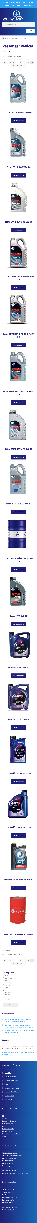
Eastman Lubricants (9, 1121)
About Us (8, 1073)
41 (17, 66)
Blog (6, 1084)
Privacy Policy (9, 1096)
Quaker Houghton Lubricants (12, 1134)
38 (28, 62)
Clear (10, 1005)
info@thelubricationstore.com (17, 1173)
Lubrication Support (11, 1080)
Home (6, 38)
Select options (18, 120)
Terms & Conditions (11, 1092)
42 (21, 66)
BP (3, 1116)
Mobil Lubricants (8, 1129)
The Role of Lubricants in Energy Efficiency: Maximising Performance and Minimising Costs (18, 1026)
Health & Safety (10, 1077)
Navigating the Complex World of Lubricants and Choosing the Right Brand (19, 1032)
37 (24, 62)
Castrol (4, 1118)
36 (20, 62)
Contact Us (8, 1100)
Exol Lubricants (7, 1124)
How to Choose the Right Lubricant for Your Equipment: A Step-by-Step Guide (17, 1020)
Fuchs (4, 1126)
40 (13, 66)
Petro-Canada (7, 1131)
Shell (4, 1136)
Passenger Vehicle (14, 38)
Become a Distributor (12, 1088)
